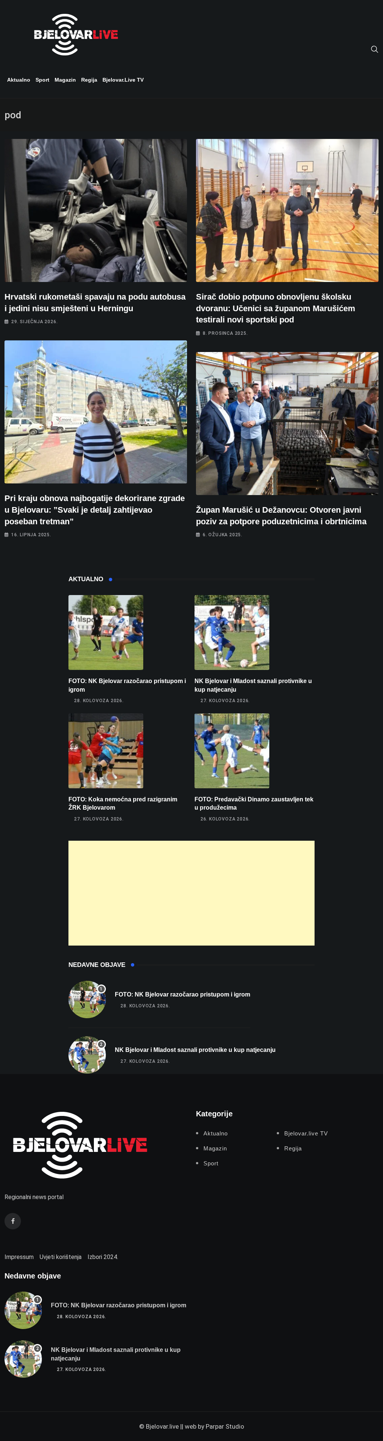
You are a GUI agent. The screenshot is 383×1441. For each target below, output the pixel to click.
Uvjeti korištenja (61, 1257)
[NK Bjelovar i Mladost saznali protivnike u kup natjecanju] (231, 632)
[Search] (375, 48)
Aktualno (18, 80)
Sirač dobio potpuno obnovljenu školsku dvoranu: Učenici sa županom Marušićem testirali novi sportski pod (275, 308)
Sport (42, 80)
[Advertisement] (191, 893)
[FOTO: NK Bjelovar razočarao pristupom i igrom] (105, 632)
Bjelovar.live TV (123, 80)
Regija (89, 80)
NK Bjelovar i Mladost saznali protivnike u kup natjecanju (195, 1050)
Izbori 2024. (103, 1257)
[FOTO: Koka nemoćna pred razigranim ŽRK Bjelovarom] (105, 750)
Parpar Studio (225, 1426)
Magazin (65, 80)
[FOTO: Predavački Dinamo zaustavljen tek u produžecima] (231, 750)
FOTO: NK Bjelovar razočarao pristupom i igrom (182, 994)
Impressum (19, 1257)
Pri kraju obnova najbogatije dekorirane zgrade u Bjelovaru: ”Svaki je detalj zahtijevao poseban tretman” (94, 510)
